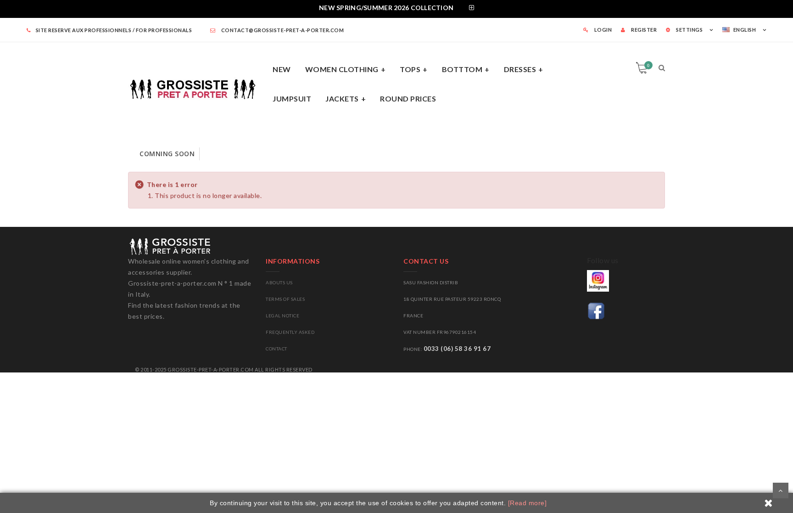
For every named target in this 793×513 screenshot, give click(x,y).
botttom (462, 69)
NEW (282, 69)
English (744, 30)
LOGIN (602, 30)
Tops (410, 69)
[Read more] (527, 503)
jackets (342, 98)
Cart (648, 65)
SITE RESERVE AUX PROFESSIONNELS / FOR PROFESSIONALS (114, 30)
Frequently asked (290, 332)
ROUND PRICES (408, 98)
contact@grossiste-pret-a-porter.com (282, 30)
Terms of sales (285, 299)
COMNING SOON (167, 153)
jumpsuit (292, 98)
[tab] (396, 9)
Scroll (780, 490)
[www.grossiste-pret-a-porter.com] (197, 87)
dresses (520, 69)
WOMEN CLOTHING (342, 69)
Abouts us (279, 282)
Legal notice (282, 315)
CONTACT (276, 348)
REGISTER (643, 30)
